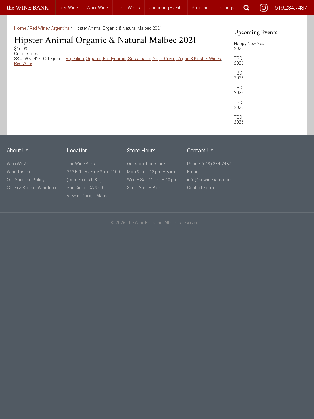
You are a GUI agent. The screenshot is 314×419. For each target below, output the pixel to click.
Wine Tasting (19, 171)
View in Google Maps (87, 195)
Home (20, 28)
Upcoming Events (166, 7)
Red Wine (69, 7)
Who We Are (18, 163)
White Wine (97, 7)
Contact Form (200, 187)
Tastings (225, 7)
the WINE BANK (28, 8)
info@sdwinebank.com (209, 179)
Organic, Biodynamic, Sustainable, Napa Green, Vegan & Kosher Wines (153, 58)
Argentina (60, 28)
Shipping (200, 7)
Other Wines (128, 7)
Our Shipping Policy (25, 179)
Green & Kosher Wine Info (31, 187)
